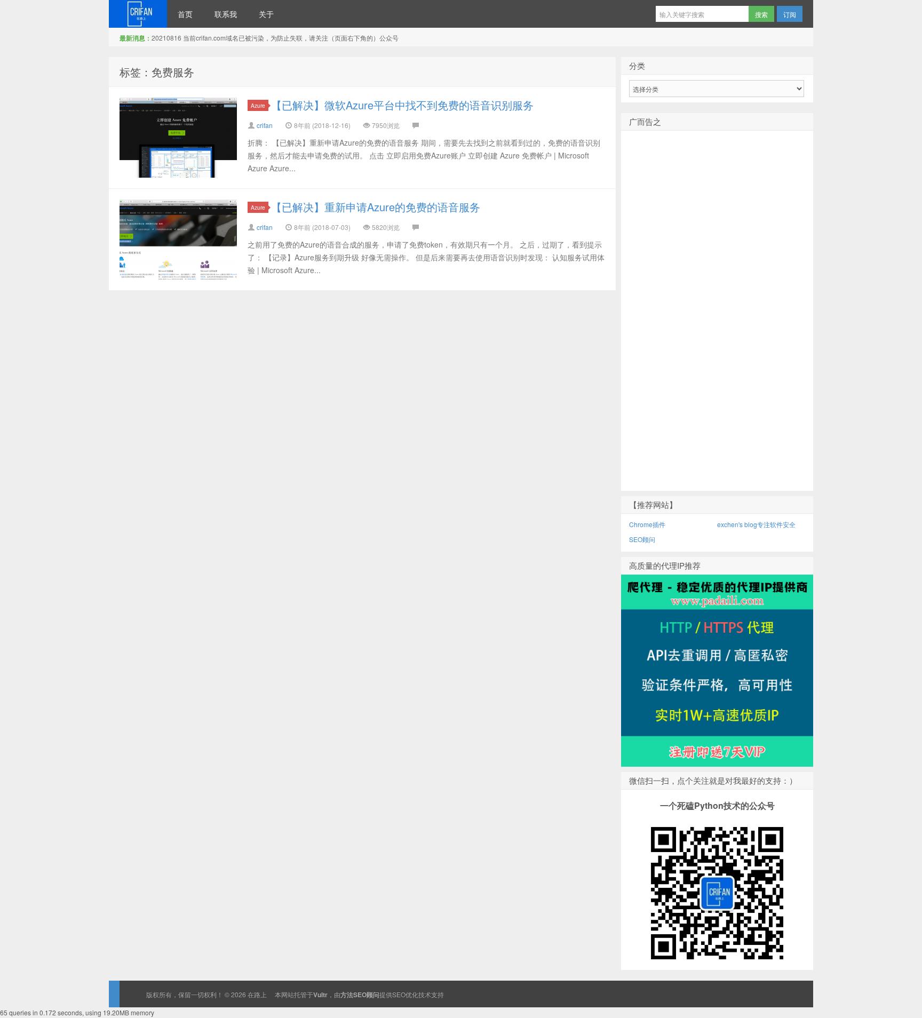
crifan (265, 125)
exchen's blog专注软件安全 (756, 524)
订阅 (789, 14)
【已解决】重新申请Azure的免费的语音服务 (375, 206)
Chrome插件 (647, 524)
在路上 (138, 14)
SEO (399, 994)
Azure (258, 105)
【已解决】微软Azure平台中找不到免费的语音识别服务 (402, 105)
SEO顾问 (642, 539)
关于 (266, 14)
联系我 (225, 14)
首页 (185, 14)
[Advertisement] (717, 328)
